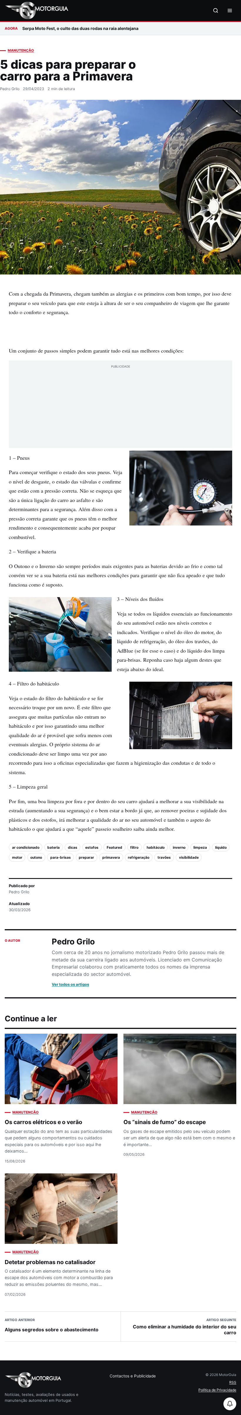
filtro (134, 847)
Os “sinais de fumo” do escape (164, 1122)
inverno (179, 847)
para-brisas (60, 857)
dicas (72, 847)
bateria (53, 847)
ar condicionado (25, 847)
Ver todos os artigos (70, 984)
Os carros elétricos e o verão (43, 1122)
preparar (86, 857)
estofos (91, 847)
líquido (221, 847)
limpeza (200, 847)
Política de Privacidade (217, 1390)
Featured (114, 847)
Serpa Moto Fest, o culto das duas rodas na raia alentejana (80, 28)
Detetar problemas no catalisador (50, 1262)
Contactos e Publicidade (133, 1376)
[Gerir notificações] (229, 1403)
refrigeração (138, 857)
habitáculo (156, 847)
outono (36, 857)
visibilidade (189, 857)
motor (17, 857)
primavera (111, 857)
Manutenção (21, 50)
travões (164, 857)
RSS (232, 1382)
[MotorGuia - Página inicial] (36, 10)
